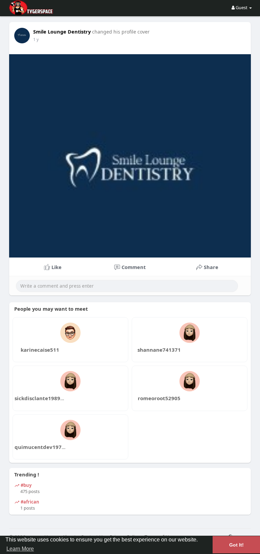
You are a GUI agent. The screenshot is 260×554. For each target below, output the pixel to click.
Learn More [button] (20, 549)
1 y (36, 39)
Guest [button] (241, 7)
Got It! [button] (236, 545)
